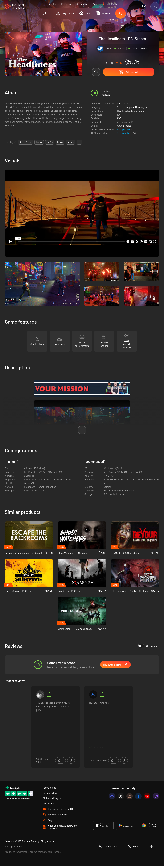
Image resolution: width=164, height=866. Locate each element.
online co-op (25, 142)
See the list (122, 103)
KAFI (119, 114)
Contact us (48, 803)
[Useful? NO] (71, 760)
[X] (121, 796)
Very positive (124, 129)
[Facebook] (138, 796)
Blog (94, 4)
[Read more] (55, 725)
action (71, 142)
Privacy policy (50, 792)
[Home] (15, 7)
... (79, 142)
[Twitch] (156, 796)
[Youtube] (147, 796)
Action (120, 125)
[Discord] (112, 796)
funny (60, 142)
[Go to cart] (144, 6)
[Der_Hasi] (93, 694)
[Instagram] (129, 796)
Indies (128, 125)
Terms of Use (49, 787)
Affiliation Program (52, 798)
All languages (152, 645)
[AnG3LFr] (40, 694)
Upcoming (82, 4)
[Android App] (126, 825)
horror (39, 142)
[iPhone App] (103, 825)
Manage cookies (13, 846)
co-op (50, 142)
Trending (51, 4)
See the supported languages (132, 107)
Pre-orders (66, 4)
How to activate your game (130, 110)
